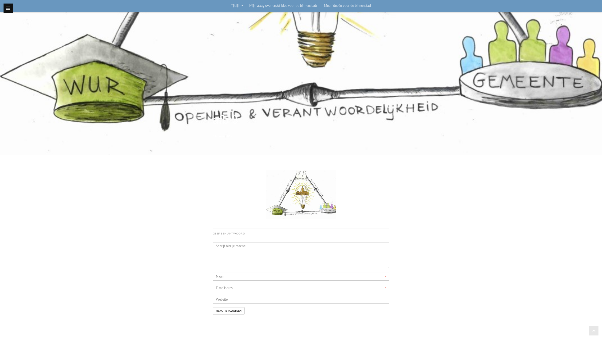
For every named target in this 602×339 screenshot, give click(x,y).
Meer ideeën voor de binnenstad (347, 6)
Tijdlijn (235, 6)
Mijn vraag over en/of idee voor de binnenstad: (283, 6)
